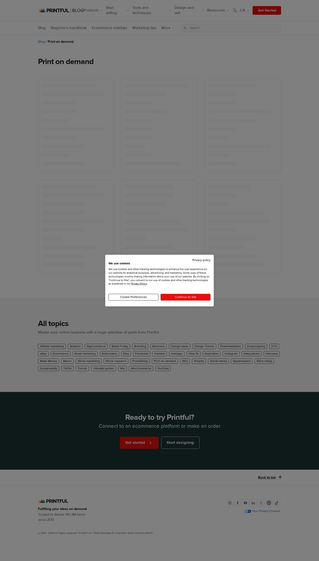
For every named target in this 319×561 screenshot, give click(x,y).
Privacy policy (201, 260)
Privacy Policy (139, 283)
